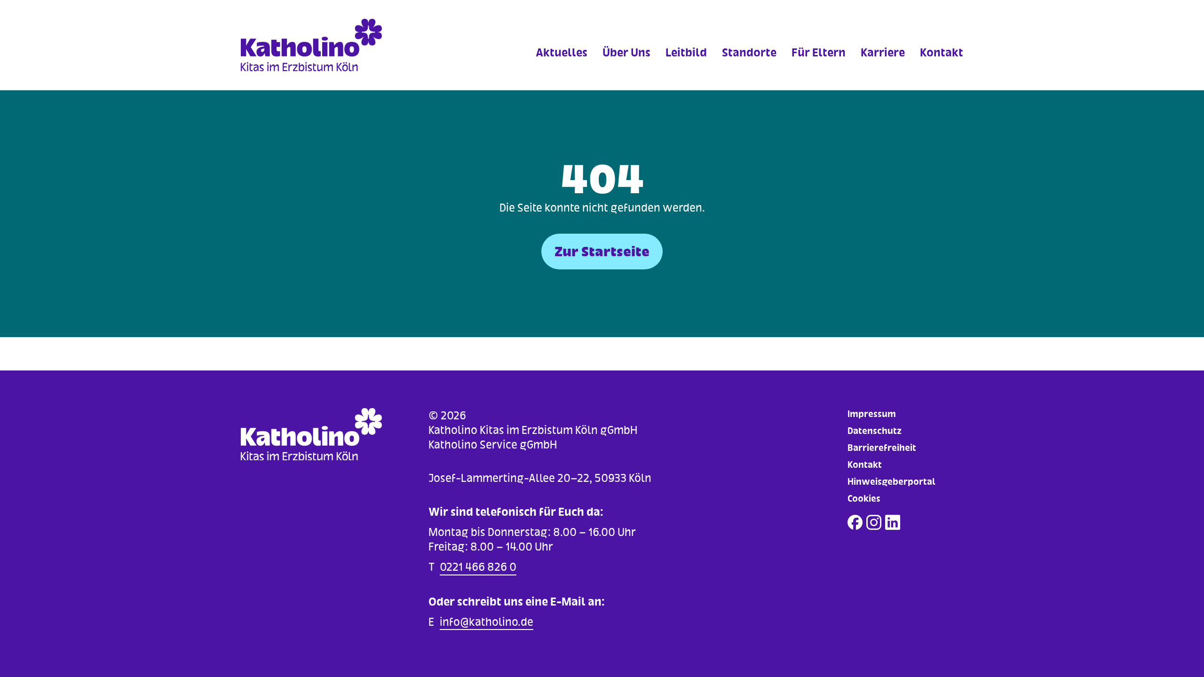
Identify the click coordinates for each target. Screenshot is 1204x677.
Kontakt (941, 52)
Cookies (864, 499)
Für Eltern (819, 52)
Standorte (749, 52)
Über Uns (626, 52)
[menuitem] (561, 65)
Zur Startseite (602, 251)
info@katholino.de (486, 621)
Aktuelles (561, 52)
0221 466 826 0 (478, 566)
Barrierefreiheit (882, 448)
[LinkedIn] (892, 522)
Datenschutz (875, 431)
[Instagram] (873, 522)
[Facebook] (855, 522)
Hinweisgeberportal (891, 482)
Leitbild (686, 52)
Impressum (872, 414)
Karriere (883, 52)
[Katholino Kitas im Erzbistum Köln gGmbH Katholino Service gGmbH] (331, 45)
